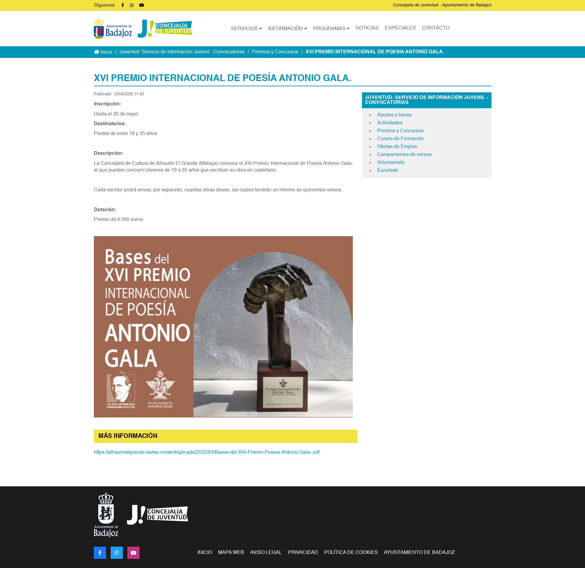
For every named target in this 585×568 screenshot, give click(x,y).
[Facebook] (100, 553)
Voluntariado (391, 162)
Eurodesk (387, 170)
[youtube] (133, 553)
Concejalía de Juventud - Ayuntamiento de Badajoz (442, 5)
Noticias (367, 28)
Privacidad (303, 552)
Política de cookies (351, 552)
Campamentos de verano (404, 154)
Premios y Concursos (275, 52)
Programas (329, 29)
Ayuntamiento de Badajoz (419, 552)
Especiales (400, 28)
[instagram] (117, 553)
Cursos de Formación (400, 139)
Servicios (245, 29)
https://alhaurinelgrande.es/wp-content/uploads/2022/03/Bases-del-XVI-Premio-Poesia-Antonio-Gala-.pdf (207, 452)
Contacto (435, 28)
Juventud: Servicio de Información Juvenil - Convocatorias (182, 52)
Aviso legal (266, 552)
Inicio (105, 52)
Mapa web (231, 552)
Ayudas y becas (394, 115)
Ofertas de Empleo (397, 146)
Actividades (389, 123)
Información (286, 29)
